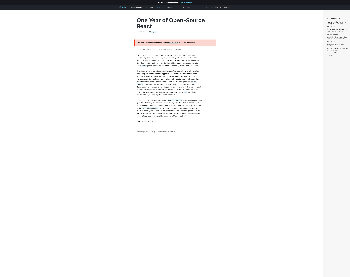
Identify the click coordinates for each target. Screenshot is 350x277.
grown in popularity (175, 100)
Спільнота (168, 7)
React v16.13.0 (331, 53)
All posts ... (330, 55)
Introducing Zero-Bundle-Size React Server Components (336, 38)
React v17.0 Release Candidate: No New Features (337, 49)
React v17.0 (330, 41)
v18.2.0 (207, 7)
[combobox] (193, 7)
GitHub (226, 7)
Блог (158, 7)
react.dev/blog (172, 43)
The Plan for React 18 (334, 34)
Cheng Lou (153, 32)
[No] (154, 131)
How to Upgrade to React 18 (336, 29)
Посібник (149, 7)
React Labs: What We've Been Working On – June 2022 (336, 23)
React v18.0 (330, 26)
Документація (136, 7)
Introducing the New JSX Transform (335, 45)
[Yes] (151, 131)
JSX (185, 92)
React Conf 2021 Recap (334, 32)
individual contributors (150, 108)
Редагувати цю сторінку (167, 132)
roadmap (143, 66)
